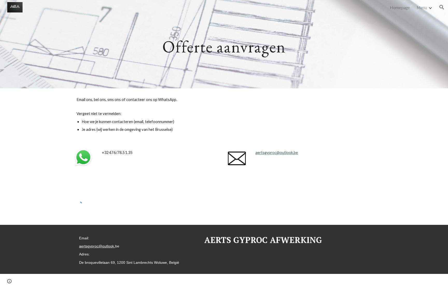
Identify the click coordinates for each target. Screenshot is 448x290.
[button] (442, 7)
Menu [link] (422, 7)
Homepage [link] (400, 7)
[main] (224, 44)
